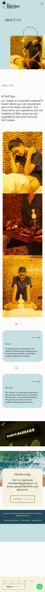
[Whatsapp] (40, 587)
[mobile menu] (42, 4)
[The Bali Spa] (10, 5)
